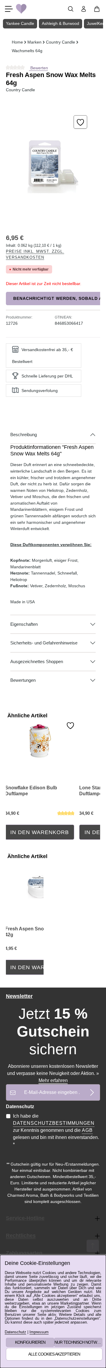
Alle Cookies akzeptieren (54, 1354)
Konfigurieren (30, 1342)
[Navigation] (9, 9)
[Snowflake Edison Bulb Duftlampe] (39, 740)
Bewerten (38, 67)
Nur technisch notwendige (78, 1342)
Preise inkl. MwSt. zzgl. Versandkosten (35, 254)
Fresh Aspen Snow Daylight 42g (36, 931)
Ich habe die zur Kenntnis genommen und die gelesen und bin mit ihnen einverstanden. (56, 1130)
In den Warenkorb (39, 832)
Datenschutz (15, 1332)
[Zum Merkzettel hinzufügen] (80, 122)
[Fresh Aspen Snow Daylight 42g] (39, 881)
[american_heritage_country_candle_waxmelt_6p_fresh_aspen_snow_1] (53, 163)
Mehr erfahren (53, 1080)
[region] (53, 163)
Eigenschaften (24, 624)
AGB (87, 1130)
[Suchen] (71, 9)
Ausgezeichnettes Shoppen (36, 661)
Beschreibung (23, 434)
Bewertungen (23, 680)
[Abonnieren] (92, 1092)
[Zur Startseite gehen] (21, 9)
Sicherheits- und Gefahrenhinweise (43, 643)
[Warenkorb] (97, 9)
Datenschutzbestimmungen (54, 1123)
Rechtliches (21, 1236)
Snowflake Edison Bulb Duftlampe (31, 790)
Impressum (39, 1332)
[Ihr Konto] (84, 9)
